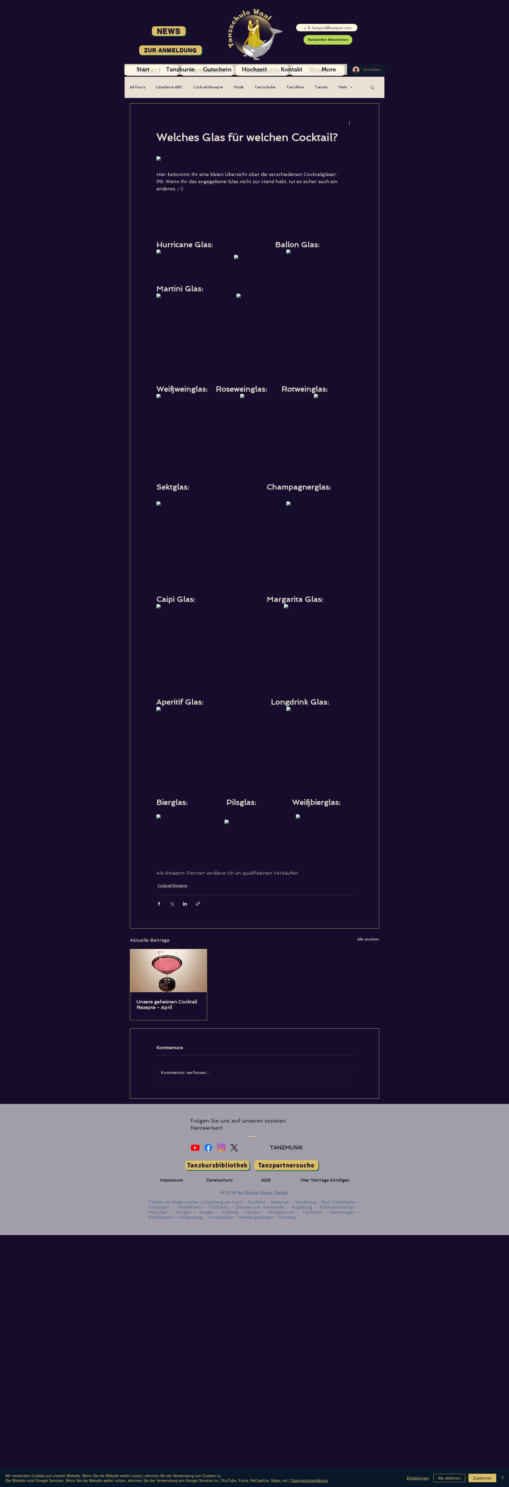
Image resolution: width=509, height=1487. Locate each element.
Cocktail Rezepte (208, 87)
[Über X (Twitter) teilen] (171, 903)
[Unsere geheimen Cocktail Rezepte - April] (168, 970)
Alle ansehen (368, 939)
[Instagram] (221, 1147)
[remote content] (190, 159)
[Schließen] (502, 1478)
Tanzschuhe (264, 87)
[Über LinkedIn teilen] (184, 903)
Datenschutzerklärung (309, 1480)
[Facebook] (208, 1147)
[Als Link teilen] (197, 903)
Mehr (342, 87)
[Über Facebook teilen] (158, 903)
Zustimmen (482, 1478)
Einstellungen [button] (418, 1478)
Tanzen (321, 87)
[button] (372, 87)
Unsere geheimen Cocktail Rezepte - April (167, 1004)
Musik (239, 87)
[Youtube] (195, 1147)
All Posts (138, 87)
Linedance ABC (169, 87)
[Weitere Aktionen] (349, 122)
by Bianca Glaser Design (263, 1192)
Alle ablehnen (449, 1478)
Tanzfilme (295, 87)
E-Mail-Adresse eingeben (325, 19)
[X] (234, 1147)
